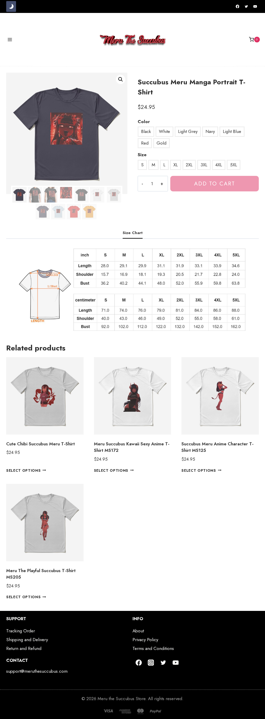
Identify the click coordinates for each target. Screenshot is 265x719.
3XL (204, 165)
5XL (233, 165)
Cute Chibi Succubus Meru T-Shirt (40, 444)
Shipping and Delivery (27, 639)
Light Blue (232, 131)
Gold (161, 143)
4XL (218, 165)
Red (145, 143)
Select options (23, 470)
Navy (210, 131)
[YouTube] (255, 6)
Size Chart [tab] (133, 233)
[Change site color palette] (11, 6)
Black (146, 131)
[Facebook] (237, 6)
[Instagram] (151, 662)
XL (175, 165)
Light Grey (187, 131)
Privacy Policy (145, 639)
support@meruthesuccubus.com (37, 671)
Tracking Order (20, 631)
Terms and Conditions (153, 648)
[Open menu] (10, 39)
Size (142, 155)
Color (144, 121)
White (164, 131)
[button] (120, 79)
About (138, 631)
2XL (189, 165)
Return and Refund (23, 648)
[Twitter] (246, 6)
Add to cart (214, 183)
